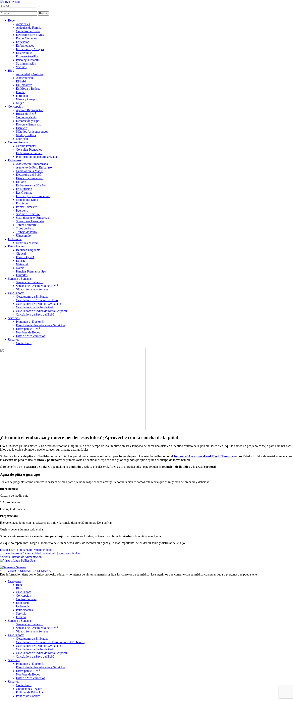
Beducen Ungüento (28, 250)
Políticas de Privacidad (30, 692)
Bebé (11, 20)
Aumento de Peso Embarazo (34, 167)
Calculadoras (16, 293)
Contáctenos (23, 343)
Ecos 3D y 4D (25, 257)
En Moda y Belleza (28, 88)
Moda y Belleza (26, 135)
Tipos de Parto (25, 228)
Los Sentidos (24, 52)
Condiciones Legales (29, 688)
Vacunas (21, 67)
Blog (11, 70)
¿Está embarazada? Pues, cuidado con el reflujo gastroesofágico (40, 553)
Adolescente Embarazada (32, 164)
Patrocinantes (16, 246)
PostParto (22, 203)
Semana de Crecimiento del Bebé (37, 285)
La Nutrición (24, 189)
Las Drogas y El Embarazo (33, 196)
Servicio (21, 613)
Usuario (21, 617)
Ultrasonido (23, 235)
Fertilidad (22, 95)
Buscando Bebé (26, 113)
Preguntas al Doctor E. (30, 321)
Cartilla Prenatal (26, 146)
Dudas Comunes (26, 38)
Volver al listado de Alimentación (21, 557)
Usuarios (13, 339)
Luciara (21, 260)
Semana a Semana (19, 278)
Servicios (14, 318)
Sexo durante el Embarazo (32, 217)
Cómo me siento (26, 117)
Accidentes (23, 24)
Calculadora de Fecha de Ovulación (38, 303)
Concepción (15, 106)
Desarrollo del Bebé (28, 174)
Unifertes (22, 275)
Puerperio (22, 210)
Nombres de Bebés (28, 332)
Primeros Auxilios (27, 56)
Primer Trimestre (26, 207)
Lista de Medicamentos (30, 336)
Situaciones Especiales (30, 221)
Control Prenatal (18, 142)
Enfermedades (25, 45)
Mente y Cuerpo (26, 99)
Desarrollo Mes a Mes (30, 34)
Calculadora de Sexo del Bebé (35, 314)
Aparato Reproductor (29, 110)
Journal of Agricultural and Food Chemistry (204, 456)
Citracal (21, 253)
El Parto (21, 181)
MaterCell (22, 264)
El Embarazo (24, 85)
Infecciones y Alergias (30, 49)
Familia (20, 92)
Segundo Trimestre (28, 214)
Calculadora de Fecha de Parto (35, 307)
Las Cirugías (24, 192)
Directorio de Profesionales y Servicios (40, 325)
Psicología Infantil (27, 60)
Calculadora (23, 592)
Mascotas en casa (27, 242)
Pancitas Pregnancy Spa (31, 271)
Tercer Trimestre (26, 224)
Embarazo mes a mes (29, 153)
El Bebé (21, 81)
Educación (22, 42)
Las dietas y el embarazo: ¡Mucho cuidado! (27, 549)
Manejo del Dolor (27, 199)
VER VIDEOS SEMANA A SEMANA (25, 571)
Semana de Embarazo (29, 282)
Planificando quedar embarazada (36, 156)
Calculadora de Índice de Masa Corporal (41, 311)
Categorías (14, 581)
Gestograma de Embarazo (32, 296)
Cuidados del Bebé (28, 31)
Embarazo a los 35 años (31, 185)
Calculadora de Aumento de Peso (37, 300)
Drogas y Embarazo (28, 124)
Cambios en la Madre (29, 171)
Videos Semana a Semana (32, 289)
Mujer (20, 103)
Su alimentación (26, 63)
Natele (20, 268)
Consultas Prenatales (29, 149)
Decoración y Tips (27, 121)
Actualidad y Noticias (29, 74)
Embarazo (14, 160)
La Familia (15, 239)
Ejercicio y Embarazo (29, 178)
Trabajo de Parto (26, 232)
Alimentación (24, 77)
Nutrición (22, 138)
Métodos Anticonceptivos (32, 131)
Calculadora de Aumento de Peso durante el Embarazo (50, 642)
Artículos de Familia (28, 27)
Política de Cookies (28, 696)
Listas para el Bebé (28, 328)
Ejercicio (21, 128)
